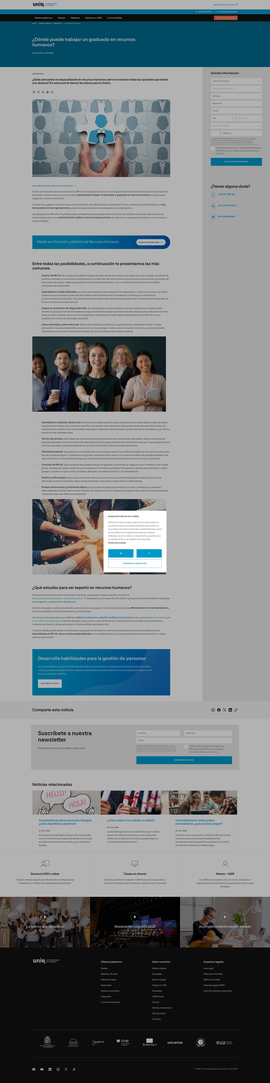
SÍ (149, 553)
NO (121, 553)
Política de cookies (117, 543)
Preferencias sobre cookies (135, 563)
